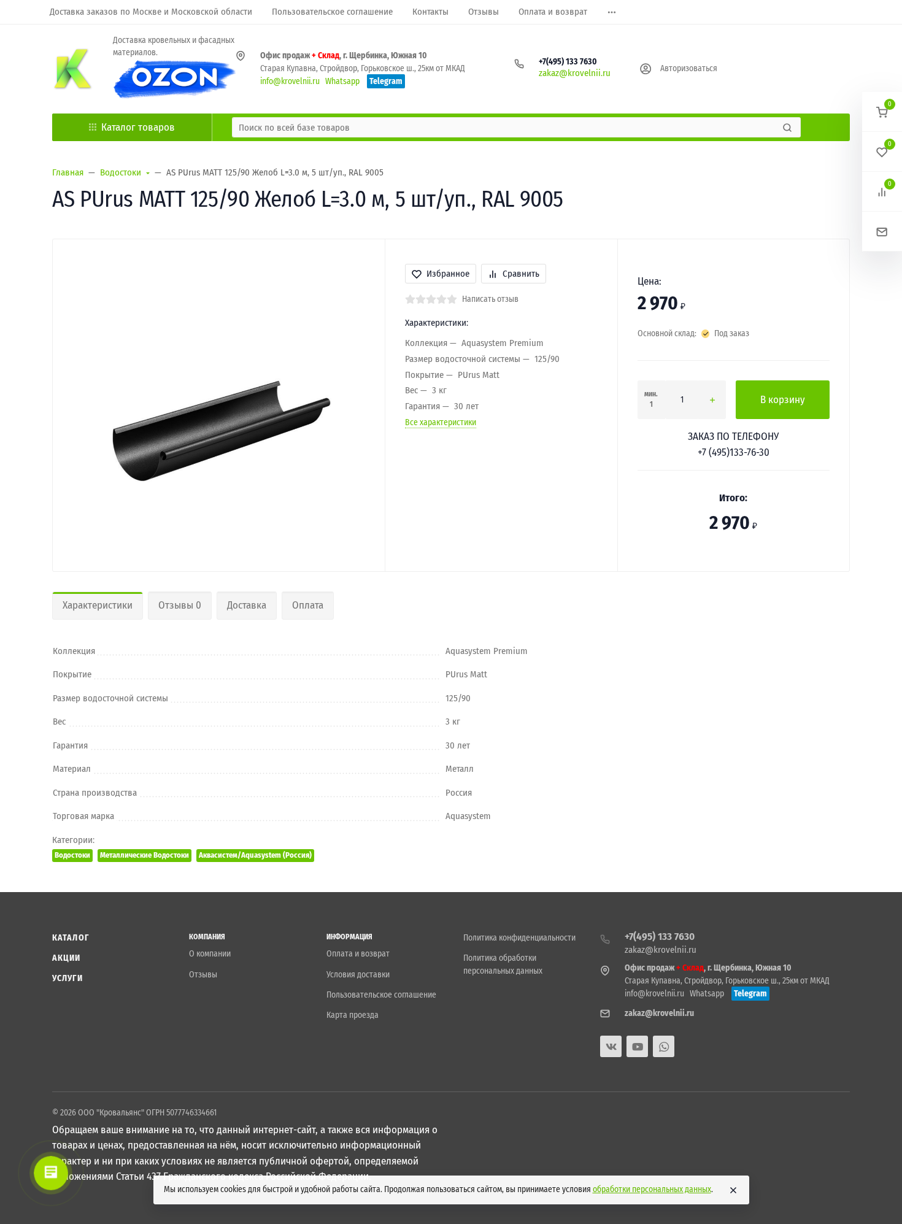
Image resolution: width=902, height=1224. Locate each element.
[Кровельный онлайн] (72, 68)
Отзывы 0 (179, 605)
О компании (210, 954)
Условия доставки (358, 974)
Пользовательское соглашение (381, 995)
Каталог (70, 938)
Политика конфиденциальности (519, 938)
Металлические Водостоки (144, 855)
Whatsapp (342, 81)
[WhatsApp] (663, 1046)
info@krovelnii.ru (290, 81)
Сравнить (521, 273)
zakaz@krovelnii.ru (575, 73)
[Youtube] (637, 1046)
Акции (66, 958)
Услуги (67, 978)
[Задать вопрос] (882, 232)
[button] (882, 112)
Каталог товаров (138, 127)
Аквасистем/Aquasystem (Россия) (255, 855)
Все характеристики (440, 422)
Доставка (246, 605)
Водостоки (72, 855)
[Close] (733, 1190)
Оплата (307, 605)
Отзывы (203, 974)
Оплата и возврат (358, 954)
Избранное (447, 273)
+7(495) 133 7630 (568, 61)
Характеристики (98, 605)
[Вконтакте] (611, 1046)
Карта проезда (352, 1015)
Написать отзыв (490, 299)
